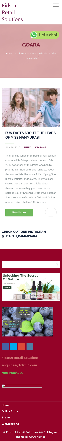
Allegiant (53, 432)
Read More (19, 212)
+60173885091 (12, 373)
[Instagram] (30, 346)
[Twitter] (13, 346)
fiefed (27, 147)
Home (9, 53)
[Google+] (21, 346)
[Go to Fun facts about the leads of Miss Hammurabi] (31, 107)
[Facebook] (5, 346)
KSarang (40, 147)
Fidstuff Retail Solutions (12, 12)
